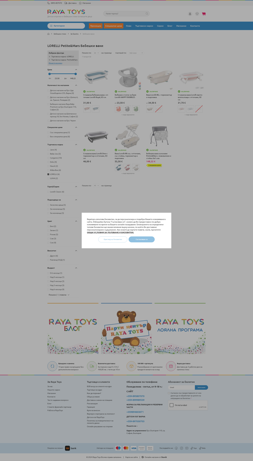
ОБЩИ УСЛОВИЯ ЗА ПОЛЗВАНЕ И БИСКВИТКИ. (110, 232)
